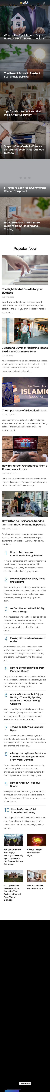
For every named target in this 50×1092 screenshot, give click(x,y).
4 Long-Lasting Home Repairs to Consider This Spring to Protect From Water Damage (28, 756)
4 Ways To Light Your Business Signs (34, 853)
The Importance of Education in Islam (24, 410)
